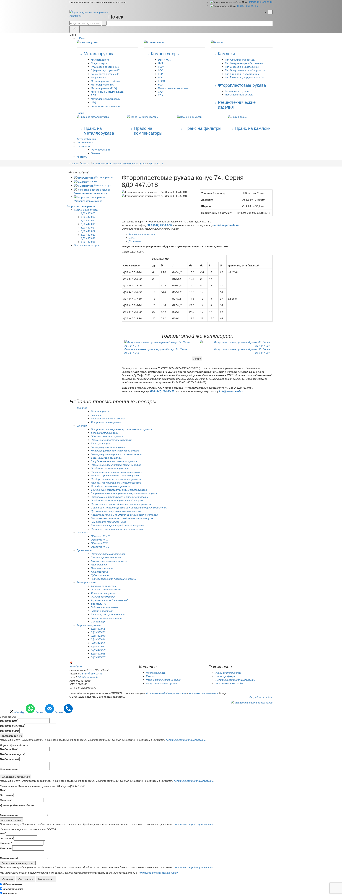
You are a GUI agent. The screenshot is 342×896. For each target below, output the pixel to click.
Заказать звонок (11, 735)
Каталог (85, 163)
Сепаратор (98, 621)
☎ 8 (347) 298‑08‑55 (159, 225)
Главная (74, 163)
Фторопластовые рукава (106, 163)
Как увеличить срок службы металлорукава (117, 525)
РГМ (93, 95)
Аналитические (13, 888)
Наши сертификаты (228, 672)
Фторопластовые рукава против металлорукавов (121, 429)
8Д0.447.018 (88, 224)
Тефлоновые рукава (237, 91)
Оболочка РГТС (100, 546)
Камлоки (92, 181)
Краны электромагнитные (107, 618)
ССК (160, 95)
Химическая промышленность (109, 561)
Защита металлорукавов (105, 106)
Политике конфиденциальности (166, 693)
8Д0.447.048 (88, 238)
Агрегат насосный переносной (109, 600)
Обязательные (12, 884)
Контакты (82, 156)
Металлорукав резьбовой (105, 98)
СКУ (160, 91)
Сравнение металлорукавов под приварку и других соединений (129, 507)
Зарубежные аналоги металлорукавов (114, 461)
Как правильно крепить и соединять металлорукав (122, 518)
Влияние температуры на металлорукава (116, 472)
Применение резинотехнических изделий (116, 464)
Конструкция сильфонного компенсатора (116, 454)
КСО (160, 70)
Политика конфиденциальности (235, 679)
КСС (160, 77)
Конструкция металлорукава (108, 447)
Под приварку (99, 63)
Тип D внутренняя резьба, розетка (245, 70)
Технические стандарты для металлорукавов (119, 489)
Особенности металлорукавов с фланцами (117, 500)
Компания (6, 848)
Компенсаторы (102, 185)
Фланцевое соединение (105, 66)
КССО (161, 81)
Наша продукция (225, 676)
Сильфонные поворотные (173, 88)
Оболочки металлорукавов (107, 436)
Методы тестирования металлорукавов (116, 482)
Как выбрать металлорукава (108, 521)
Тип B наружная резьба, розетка (244, 63)
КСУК (161, 66)
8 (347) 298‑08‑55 (247, 5)
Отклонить (25, 879)
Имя (3, 790)
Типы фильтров (100, 443)
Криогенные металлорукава (107, 91)
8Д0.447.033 (88, 234)
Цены (132, 237)
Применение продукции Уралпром (111, 439)
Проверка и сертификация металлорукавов (117, 529)
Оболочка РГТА (100, 539)
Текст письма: (9, 769)
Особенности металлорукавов (109, 468)
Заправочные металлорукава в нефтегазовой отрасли (124, 493)
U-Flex (161, 63)
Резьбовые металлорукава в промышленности (119, 496)
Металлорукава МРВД (104, 88)
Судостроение (100, 575)
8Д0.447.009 (88, 217)
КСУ (160, 84)
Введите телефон (12, 725)
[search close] (74, 29)
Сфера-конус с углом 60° (105, 70)
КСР (160, 74)
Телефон (6, 800)
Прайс (197, 358)
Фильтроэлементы (103, 596)
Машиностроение (102, 568)
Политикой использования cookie (158, 872)
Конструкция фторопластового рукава (115, 450)
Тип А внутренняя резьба (240, 59)
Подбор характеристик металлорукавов (116, 479)
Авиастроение (99, 571)
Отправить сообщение (15, 776)
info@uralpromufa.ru (261, 2)
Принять (7, 879)
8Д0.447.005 (88, 213)
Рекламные (10, 893)
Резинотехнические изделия (108, 418)
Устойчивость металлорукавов (110, 486)
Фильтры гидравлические (106, 589)
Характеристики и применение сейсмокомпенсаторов (124, 514)
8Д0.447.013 (88, 220)
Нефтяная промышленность (108, 553)
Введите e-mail (9, 730)
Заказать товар (11, 820)
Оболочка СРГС (100, 536)
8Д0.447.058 (88, 241)
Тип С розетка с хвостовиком (242, 66)
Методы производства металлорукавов (115, 475)
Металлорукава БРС (103, 84)
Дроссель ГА (98, 603)
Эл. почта (7, 795)
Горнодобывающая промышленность (113, 578)
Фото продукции (100, 149)
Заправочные (99, 77)
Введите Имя (9, 720)
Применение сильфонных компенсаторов (116, 511)
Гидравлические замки (104, 607)
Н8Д (93, 102)
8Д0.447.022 (88, 231)
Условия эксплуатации (104, 432)
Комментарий (9, 815)
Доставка (135, 241)
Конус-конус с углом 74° (105, 74)
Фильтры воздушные (103, 593)
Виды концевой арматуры (106, 457)
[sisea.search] (104, 23)
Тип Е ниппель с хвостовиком (242, 74)
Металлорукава (104, 177)
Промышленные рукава (239, 94)
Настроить (45, 879)
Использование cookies (229, 683)
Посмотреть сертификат (17, 863)
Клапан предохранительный (108, 614)
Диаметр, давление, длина (17, 805)
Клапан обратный (102, 610)
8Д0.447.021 (88, 227)
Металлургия (99, 564)
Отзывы (95, 153)
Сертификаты (85, 142)
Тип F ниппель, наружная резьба (244, 77)
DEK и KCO (164, 59)
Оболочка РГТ (99, 543)
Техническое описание (142, 234)
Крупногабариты (100, 59)
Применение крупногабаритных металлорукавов (121, 504)
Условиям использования (203, 693)
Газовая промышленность (107, 557)
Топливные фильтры (103, 586)
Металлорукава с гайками (106, 81)
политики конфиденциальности (185, 739)
